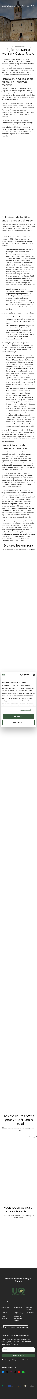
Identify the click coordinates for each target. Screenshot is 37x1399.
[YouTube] (19, 1372)
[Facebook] (3, 1372)
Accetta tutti (18, 716)
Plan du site (5, 1307)
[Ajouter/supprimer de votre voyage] (16, 1144)
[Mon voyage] (23, 6)
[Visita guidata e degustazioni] (10, 1171)
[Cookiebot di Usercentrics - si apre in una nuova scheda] (21, 675)
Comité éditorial (4, 1317)
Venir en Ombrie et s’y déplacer (16, 1327)
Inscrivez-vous (18, 1355)
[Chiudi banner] (34, 675)
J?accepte (17, 1360)
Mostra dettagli (25, 710)
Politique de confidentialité (18, 1313)
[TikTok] (15, 1372)
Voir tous (32, 1137)
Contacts (5, 1312)
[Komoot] (23, 1372)
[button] (33, 5)
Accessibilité (18, 1307)
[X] (7, 1372)
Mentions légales (29, 1308)
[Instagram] (11, 1372)
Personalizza (17, 722)
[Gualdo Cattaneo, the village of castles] (8, 1240)
